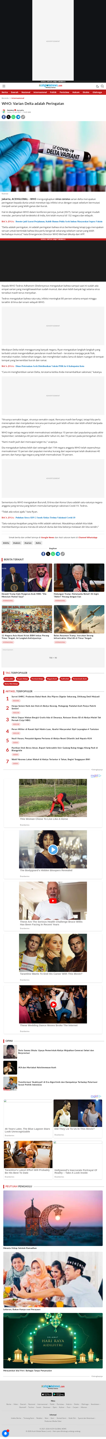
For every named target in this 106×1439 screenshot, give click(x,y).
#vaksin (16, 543)
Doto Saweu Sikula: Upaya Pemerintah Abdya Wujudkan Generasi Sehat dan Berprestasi (56, 1051)
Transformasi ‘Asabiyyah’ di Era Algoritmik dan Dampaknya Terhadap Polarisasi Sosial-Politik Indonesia (57, 1083)
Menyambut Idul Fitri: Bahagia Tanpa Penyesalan (27, 1371)
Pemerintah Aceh (80, 679)
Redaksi (10, 110)
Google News (47, 537)
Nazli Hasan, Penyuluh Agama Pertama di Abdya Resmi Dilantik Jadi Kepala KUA (52, 739)
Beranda (5, 98)
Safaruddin (9, 679)
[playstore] (59, 1395)
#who (38, 543)
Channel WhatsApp (87, 537)
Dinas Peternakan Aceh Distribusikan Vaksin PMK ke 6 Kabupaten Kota (50, 366)
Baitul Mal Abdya (11, 684)
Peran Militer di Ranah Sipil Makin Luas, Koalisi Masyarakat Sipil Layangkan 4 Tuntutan (55, 729)
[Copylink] (23, 117)
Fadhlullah (65, 679)
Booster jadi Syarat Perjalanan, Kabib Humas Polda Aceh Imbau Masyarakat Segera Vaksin (59, 221)
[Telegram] (18, 117)
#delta (6, 543)
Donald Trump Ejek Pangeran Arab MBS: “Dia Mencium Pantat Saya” (24, 595)
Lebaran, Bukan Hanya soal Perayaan (21, 1310)
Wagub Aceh (52, 679)
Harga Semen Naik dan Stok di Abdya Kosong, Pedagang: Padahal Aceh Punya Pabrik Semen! (54, 707)
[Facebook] (4, 117)
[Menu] (4, 86)
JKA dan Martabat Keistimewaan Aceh (37, 1068)
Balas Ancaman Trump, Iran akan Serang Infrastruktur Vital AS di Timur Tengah (73, 637)
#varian (28, 543)
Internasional (17, 98)
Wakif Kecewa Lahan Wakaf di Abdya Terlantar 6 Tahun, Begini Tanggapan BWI (51, 759)
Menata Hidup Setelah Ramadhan (20, 1248)
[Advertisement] (53, 41)
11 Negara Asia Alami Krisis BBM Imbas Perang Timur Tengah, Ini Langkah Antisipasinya (25, 637)
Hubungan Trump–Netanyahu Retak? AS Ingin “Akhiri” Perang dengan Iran (76, 595)
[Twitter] (8, 117)
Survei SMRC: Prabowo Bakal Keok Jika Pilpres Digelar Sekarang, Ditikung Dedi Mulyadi (56, 697)
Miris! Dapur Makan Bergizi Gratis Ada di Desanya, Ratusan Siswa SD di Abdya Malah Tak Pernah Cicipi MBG (56, 719)
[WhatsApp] (13, 117)
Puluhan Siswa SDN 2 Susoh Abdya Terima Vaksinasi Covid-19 (45, 517)
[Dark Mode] (97, 86)
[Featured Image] (53, 156)
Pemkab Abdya (37, 679)
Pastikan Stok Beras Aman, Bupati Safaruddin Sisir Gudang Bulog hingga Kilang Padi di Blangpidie (55, 749)
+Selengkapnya (97, 769)
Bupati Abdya (22, 679)
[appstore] (46, 1395)
